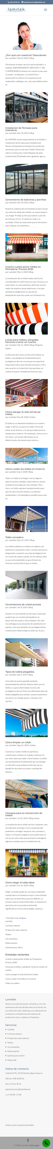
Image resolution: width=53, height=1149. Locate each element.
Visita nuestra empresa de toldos (19, 1125)
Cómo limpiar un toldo (18, 742)
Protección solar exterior (16, 930)
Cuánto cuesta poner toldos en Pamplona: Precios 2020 (23, 268)
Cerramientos (11, 939)
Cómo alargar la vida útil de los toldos (22, 413)
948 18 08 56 (18, 1078)
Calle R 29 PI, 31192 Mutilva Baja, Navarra (24, 1073)
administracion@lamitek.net (17, 1089)
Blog (32, 58)
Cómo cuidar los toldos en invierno (25, 469)
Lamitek (12, 58)
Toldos (8, 934)
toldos (8, 348)
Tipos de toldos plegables (19, 671)
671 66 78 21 (15, 1084)
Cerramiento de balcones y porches (25, 199)
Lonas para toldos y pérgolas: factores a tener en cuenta (22, 340)
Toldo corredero (14, 537)
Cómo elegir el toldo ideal (19, 882)
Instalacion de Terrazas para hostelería (21, 129)
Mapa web (11, 1060)
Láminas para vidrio (14, 947)
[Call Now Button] (46, 1143)
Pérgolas (38, 345)
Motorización (11, 943)
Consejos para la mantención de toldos (23, 814)
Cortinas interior (12, 925)
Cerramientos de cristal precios (23, 604)
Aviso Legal (34, 1145)
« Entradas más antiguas (15, 918)
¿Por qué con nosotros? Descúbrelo (25, 55)
